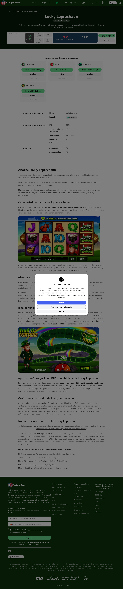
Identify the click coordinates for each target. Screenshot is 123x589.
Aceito (61, 303)
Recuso (61, 311)
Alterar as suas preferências (61, 307)
